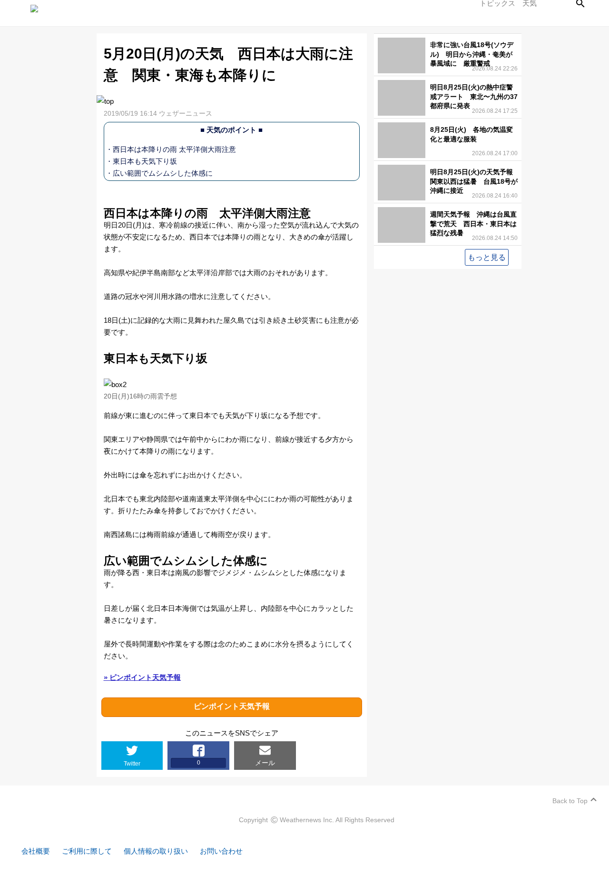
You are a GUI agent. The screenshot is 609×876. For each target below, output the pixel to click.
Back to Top (570, 801)
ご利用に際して (87, 851)
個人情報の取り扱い (156, 851)
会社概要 (35, 851)
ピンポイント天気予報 (232, 706)
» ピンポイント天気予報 (142, 677)
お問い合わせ (221, 851)
